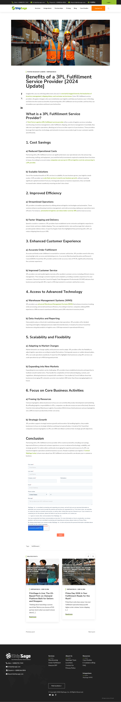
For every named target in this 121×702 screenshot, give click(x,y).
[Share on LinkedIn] (21, 107)
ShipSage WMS (87, 677)
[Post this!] (21, 98)
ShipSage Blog (51, 71)
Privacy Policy (71, 668)
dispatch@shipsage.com (78, 2)
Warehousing (53, 660)
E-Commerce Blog (89, 663)
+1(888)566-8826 (61, 2)
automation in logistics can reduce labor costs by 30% (58, 211)
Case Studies (87, 660)
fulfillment (35, 546)
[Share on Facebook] (21, 94)
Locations (69, 663)
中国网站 (92, 2)
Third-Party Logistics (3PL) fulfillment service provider (45, 122)
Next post (91, 632)
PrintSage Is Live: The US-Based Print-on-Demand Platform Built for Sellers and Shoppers (41, 597)
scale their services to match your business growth (60, 178)
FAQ (84, 665)
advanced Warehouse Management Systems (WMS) (55, 304)
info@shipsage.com (39, 2)
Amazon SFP (52, 665)
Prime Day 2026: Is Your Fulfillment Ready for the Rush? (77, 596)
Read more (32, 617)
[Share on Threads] (21, 103)
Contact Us (70, 665)
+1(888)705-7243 (23, 2)
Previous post (30, 632)
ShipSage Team (71, 660)
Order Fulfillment (54, 663)
